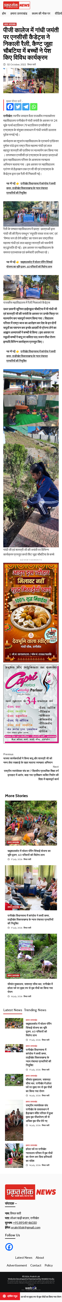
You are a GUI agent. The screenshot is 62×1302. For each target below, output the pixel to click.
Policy (49, 1265)
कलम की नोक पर (41, 13)
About (40, 1257)
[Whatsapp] (33, 106)
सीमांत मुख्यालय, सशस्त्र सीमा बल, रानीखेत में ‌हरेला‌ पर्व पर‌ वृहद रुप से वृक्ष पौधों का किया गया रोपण (30, 987)
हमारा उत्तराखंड (19, 13)
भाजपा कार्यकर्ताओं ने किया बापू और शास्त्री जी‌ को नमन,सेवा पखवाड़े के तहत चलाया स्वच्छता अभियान (28, 758)
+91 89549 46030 (25, 1223)
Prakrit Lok (35, 1276)
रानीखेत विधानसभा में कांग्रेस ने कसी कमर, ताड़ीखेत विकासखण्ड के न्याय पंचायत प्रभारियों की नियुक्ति (30, 919)
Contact (35, 1265)
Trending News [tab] (35, 1010)
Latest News (23, 1257)
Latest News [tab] (12, 1010)
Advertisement (17, 1265)
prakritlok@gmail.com (25, 1227)
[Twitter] (18, 106)
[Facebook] (10, 106)
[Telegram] (25, 106)
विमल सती (31, 64)
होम (4, 13)
